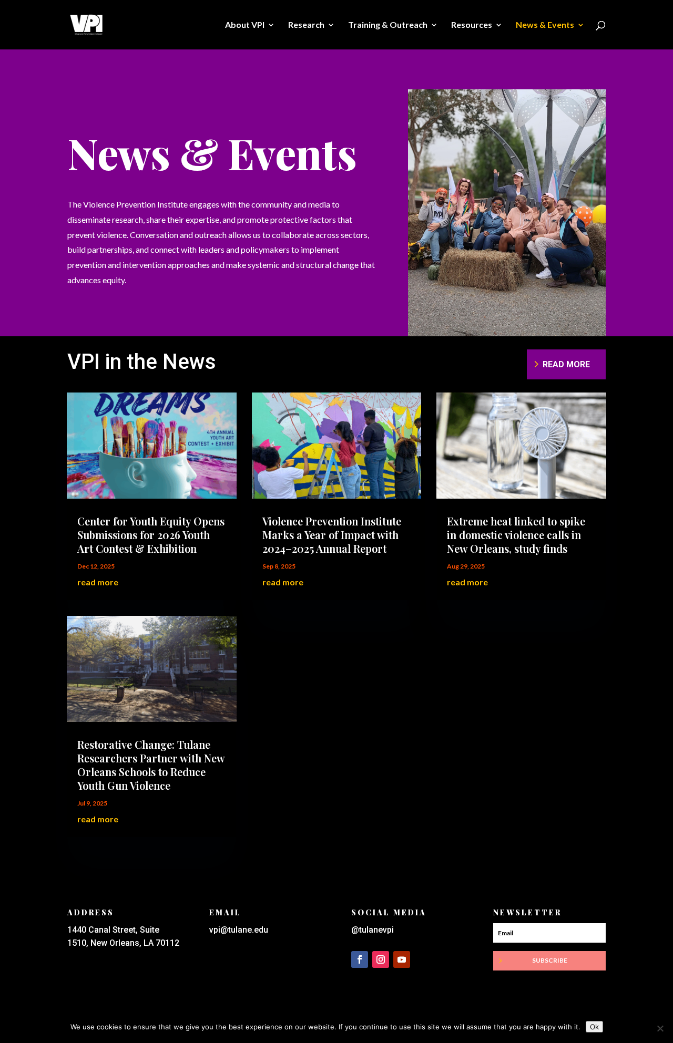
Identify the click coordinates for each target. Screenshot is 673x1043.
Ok (594, 1027)
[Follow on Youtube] (401, 959)
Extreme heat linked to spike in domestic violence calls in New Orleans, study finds (516, 534)
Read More (566, 364)
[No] (660, 1028)
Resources (471, 25)
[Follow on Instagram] (380, 959)
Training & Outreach (387, 25)
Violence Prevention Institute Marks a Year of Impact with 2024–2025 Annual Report (331, 534)
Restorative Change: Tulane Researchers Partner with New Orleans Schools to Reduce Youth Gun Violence (151, 764)
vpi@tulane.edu (238, 930)
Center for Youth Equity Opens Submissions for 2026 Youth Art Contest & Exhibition (151, 534)
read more (97, 582)
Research (306, 25)
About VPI (244, 25)
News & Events (545, 25)
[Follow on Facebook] (359, 959)
